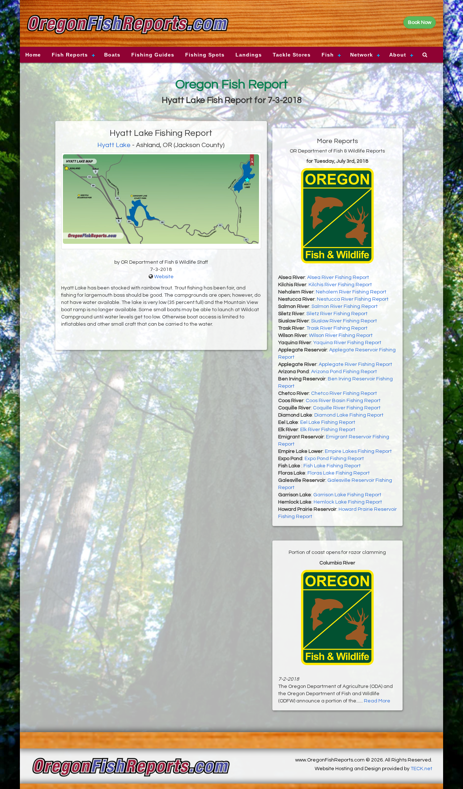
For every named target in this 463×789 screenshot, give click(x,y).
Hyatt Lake (114, 145)
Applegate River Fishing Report (355, 364)
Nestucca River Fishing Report (352, 299)
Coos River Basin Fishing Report (343, 400)
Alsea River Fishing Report (338, 277)
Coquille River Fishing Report (347, 407)
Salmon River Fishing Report (344, 306)
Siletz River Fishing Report (337, 313)
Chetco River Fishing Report (344, 393)
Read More (377, 701)
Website (164, 276)
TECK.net (421, 768)
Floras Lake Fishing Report (338, 473)
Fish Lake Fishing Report (332, 465)
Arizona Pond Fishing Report (344, 371)
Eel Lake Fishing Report (327, 422)
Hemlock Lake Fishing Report (348, 502)
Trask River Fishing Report (337, 328)
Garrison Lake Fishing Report (347, 494)
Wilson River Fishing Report (341, 335)
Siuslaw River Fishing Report (344, 320)
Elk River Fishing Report (327, 429)
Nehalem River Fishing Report (351, 292)
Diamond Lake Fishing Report (348, 415)
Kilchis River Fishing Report (340, 284)
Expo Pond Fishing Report (334, 458)
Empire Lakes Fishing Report (358, 451)
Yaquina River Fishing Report (347, 342)
